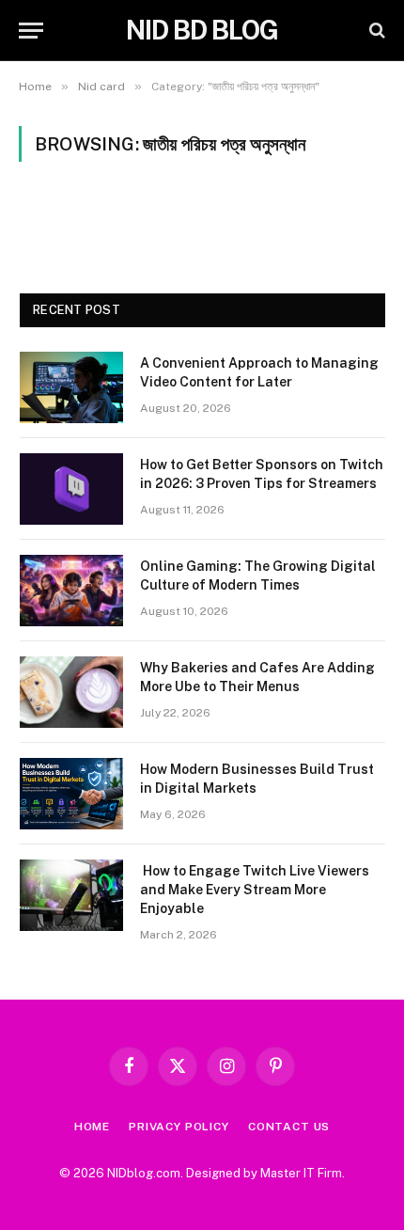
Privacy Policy (179, 1126)
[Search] (375, 30)
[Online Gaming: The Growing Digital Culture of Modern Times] (71, 590)
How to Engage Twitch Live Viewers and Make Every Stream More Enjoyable (254, 889)
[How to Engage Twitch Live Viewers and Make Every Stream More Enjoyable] (71, 895)
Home (92, 1126)
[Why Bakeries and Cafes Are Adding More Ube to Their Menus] (71, 692)
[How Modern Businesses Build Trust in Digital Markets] (71, 793)
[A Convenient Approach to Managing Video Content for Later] (71, 387)
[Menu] (31, 30)
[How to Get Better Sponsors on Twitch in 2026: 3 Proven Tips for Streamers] (71, 489)
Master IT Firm (301, 1173)
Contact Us (289, 1126)
